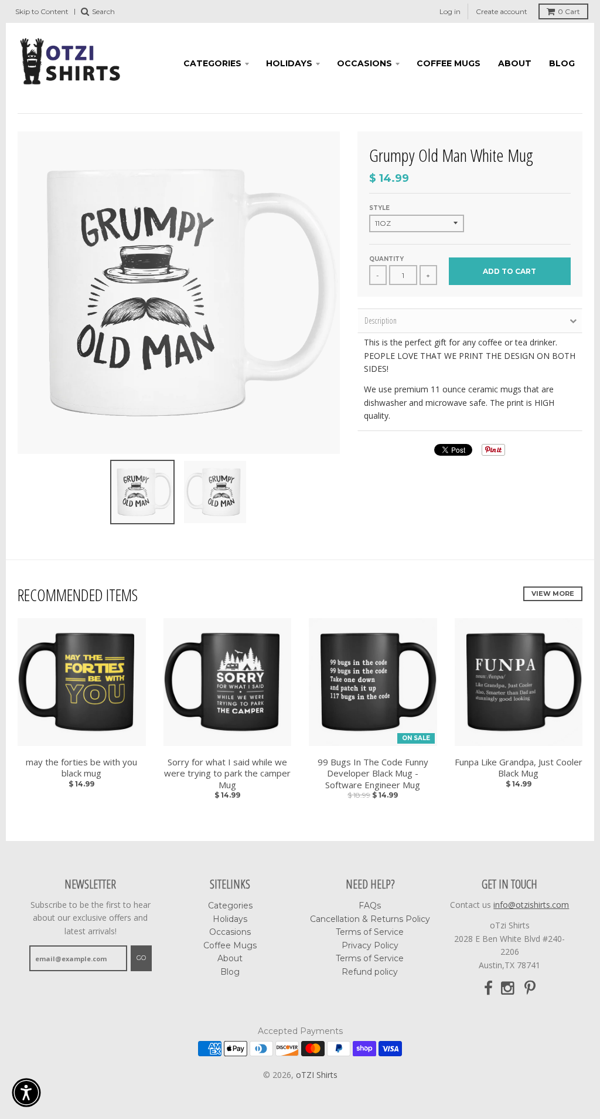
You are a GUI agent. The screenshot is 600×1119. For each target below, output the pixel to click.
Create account (501, 11)
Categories (212, 63)
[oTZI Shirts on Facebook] (488, 988)
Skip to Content (42, 11)
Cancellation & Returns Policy (370, 919)
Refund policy (370, 972)
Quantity (386, 259)
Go (141, 958)
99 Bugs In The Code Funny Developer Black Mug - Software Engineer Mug (373, 774)
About (514, 63)
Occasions (364, 63)
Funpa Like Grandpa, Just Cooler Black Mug (518, 768)
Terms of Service (370, 932)
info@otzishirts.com (531, 904)
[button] (26, 1092)
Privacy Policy (370, 945)
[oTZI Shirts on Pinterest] (530, 988)
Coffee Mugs (448, 63)
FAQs (370, 905)
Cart (569, 11)
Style (379, 208)
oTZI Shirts (317, 1074)
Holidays (289, 63)
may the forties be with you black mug (81, 768)
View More (552, 593)
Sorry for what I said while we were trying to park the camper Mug (227, 774)
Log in (450, 11)
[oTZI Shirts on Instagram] (508, 988)
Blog (562, 63)
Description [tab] (380, 320)
